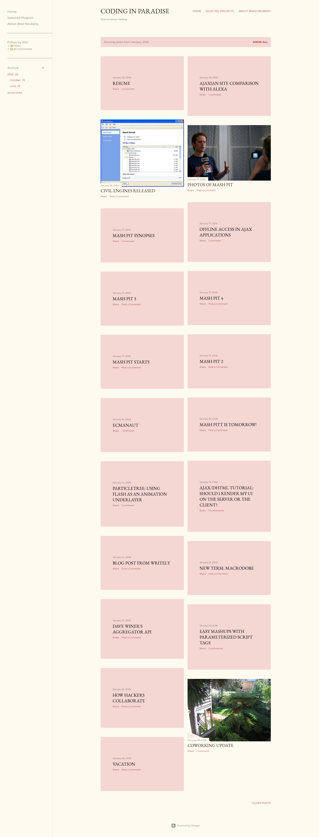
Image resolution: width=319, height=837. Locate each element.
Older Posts (261, 803)
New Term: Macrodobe (227, 568)
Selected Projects (220, 11)
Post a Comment (119, 196)
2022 (12, 74)
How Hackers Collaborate (129, 698)
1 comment (128, 89)
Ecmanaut (125, 425)
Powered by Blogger (188, 825)
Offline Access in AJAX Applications (226, 232)
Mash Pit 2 (211, 361)
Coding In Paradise (135, 11)
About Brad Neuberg (255, 11)
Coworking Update (211, 745)
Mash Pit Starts (131, 362)
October (17, 80)
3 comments (216, 648)
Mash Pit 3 (124, 298)
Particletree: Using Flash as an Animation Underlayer (140, 494)
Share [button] (116, 89)
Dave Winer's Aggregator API (132, 629)
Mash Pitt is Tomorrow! (228, 424)
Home (197, 11)
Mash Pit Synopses (134, 235)
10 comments (216, 510)
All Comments (22, 49)
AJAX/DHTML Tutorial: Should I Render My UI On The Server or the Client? (227, 496)
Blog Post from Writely (141, 563)
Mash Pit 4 (211, 298)
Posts (17, 45)
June (14, 86)
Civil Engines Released (128, 190)
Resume (121, 83)
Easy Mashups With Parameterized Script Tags (226, 637)
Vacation (124, 764)
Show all (260, 42)
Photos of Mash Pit (210, 184)
